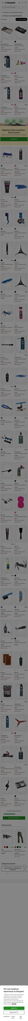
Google (14, 1003)
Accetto (14, 1008)
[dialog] (14, 1003)
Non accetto (14, 1012)
